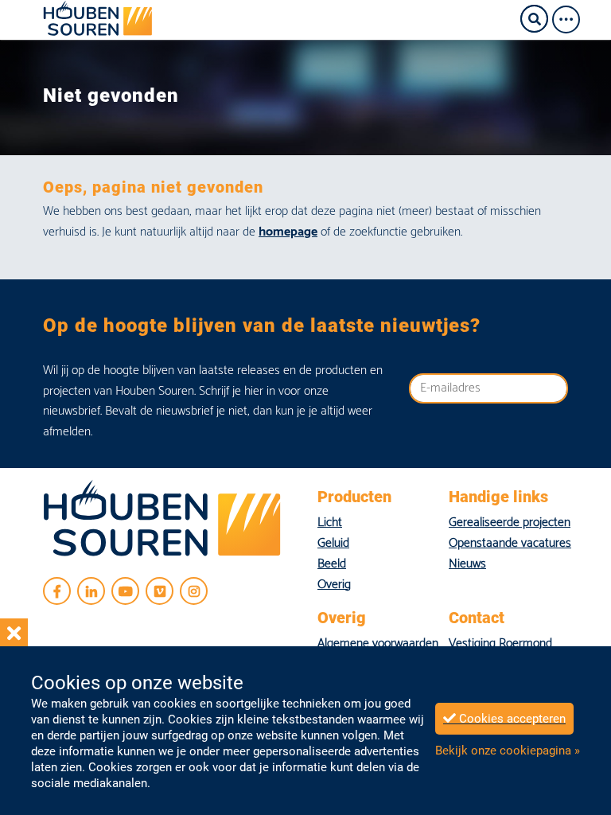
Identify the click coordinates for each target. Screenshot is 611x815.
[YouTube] (125, 591)
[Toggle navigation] (570, 19)
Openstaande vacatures (510, 543)
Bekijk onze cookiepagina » (507, 750)
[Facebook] (57, 591)
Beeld (331, 564)
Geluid (333, 543)
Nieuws (467, 564)
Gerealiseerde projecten (509, 522)
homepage (288, 232)
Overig (334, 584)
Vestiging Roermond (500, 643)
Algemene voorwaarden (377, 643)
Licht (329, 522)
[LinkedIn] (91, 591)
